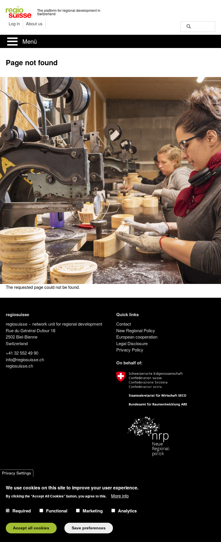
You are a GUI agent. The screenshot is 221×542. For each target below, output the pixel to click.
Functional (56, 511)
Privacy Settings (16, 473)
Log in (14, 23)
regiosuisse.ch (19, 366)
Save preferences (89, 528)
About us (34, 23)
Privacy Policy (129, 350)
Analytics (127, 511)
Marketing (93, 511)
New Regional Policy (135, 330)
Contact (123, 324)
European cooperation (136, 337)
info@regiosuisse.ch (25, 359)
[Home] (18, 11)
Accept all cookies (31, 528)
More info (120, 496)
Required (21, 511)
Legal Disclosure (132, 343)
